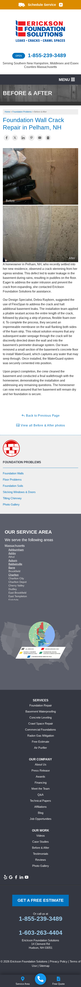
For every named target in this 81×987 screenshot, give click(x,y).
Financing (41, 782)
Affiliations (40, 806)
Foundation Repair (40, 705)
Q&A (40, 794)
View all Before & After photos (42, 425)
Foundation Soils (13, 485)
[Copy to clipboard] (48, 138)
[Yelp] (5, 877)
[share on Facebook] (7, 138)
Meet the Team (40, 788)
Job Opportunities (40, 818)
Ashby (12, 553)
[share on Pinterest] (31, 138)
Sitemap (44, 965)
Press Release (40, 770)
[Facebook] (16, 877)
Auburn (12, 560)
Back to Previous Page (42, 415)
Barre (11, 567)
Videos (40, 835)
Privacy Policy (58, 961)
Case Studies (40, 841)
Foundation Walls (13, 473)
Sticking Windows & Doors (19, 492)
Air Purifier (40, 747)
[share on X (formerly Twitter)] (15, 138)
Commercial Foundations (40, 729)
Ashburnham (16, 549)
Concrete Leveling (40, 717)
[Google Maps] (10, 877)
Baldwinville (15, 563)
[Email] (40, 138)
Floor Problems (12, 479)
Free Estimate (40, 741)
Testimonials (40, 853)
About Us (40, 764)
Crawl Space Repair (40, 723)
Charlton (13, 574)
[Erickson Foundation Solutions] (40, 979)
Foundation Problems (22, 462)
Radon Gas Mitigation (40, 735)
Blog (40, 812)
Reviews (40, 859)
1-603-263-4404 (40, 933)
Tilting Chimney (12, 498)
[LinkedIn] (21, 877)
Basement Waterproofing (40, 711)
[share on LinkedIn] (23, 138)
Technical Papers (40, 800)
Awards (40, 776)
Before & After (40, 847)
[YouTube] (26, 877)
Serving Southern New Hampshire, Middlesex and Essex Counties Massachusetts (41, 65)
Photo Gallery (11, 504)
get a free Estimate (41, 900)
